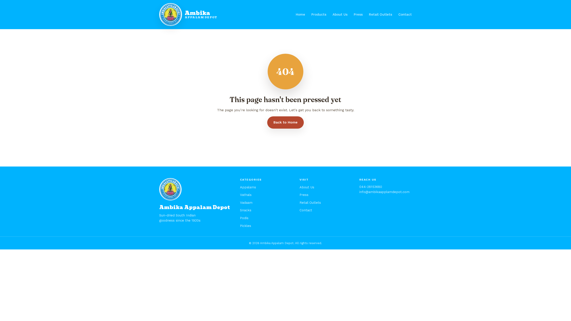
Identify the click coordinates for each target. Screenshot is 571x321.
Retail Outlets (380, 14)
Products (318, 14)
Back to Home (285, 122)
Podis (244, 218)
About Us (340, 14)
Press (358, 14)
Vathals (246, 195)
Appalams (248, 187)
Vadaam (246, 203)
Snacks (245, 210)
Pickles (245, 226)
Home (300, 14)
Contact (405, 14)
